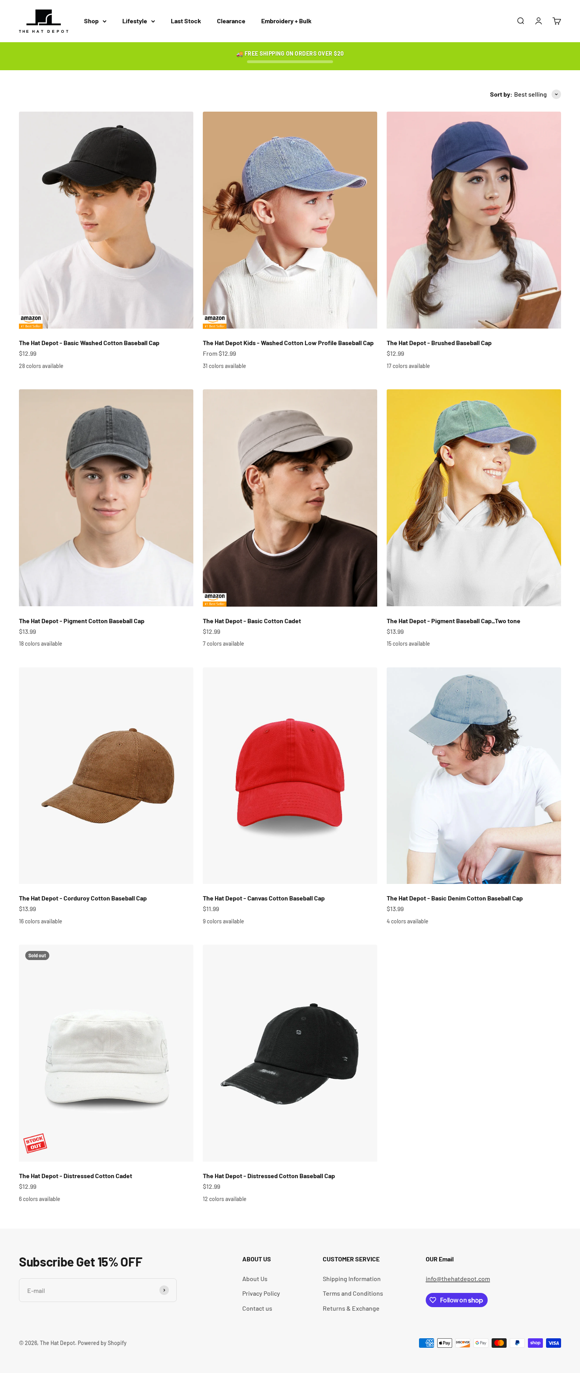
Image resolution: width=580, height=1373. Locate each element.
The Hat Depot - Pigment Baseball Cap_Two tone (453, 620)
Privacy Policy (261, 1293)
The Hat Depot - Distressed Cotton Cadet (75, 1175)
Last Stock (186, 20)
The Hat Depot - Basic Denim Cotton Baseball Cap (455, 898)
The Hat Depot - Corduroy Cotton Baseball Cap (83, 898)
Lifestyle (134, 20)
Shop (91, 20)
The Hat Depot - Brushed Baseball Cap (439, 342)
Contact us (257, 1308)
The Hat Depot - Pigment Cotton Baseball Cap (81, 620)
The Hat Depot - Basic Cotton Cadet (252, 620)
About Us (255, 1278)
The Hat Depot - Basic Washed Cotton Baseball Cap (89, 342)
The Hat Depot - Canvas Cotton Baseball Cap (264, 898)
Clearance (231, 20)
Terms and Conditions (353, 1293)
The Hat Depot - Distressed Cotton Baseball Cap (269, 1175)
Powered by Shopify (102, 1342)
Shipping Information (352, 1278)
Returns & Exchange (351, 1308)
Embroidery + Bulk (286, 20)
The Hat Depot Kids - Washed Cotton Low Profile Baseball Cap (288, 342)
